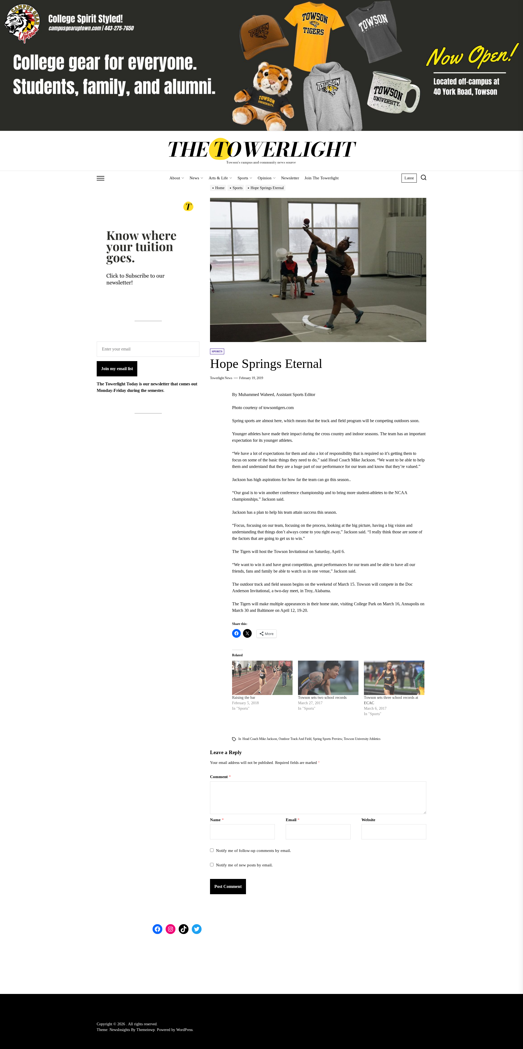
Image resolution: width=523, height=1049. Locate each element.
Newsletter (290, 178)
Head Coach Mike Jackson (259, 739)
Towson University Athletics (362, 739)
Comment (220, 777)
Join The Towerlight (322, 178)
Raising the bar (243, 698)
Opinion (265, 178)
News (194, 178)
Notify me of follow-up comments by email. (253, 850)
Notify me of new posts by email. (244, 865)
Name (217, 820)
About (174, 178)
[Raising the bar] (262, 678)
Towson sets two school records (322, 698)
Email (293, 820)
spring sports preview (327, 739)
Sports (243, 178)
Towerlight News (221, 378)
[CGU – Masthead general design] (261, 3)
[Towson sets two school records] (328, 678)
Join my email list (117, 369)
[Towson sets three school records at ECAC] (394, 678)
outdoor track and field (295, 739)
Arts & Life (218, 178)
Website (368, 820)
